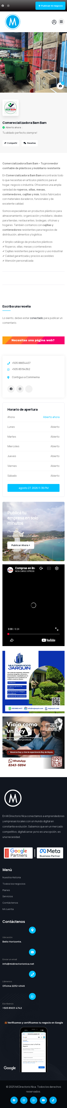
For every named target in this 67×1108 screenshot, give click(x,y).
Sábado (12, 475)
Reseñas (31, 143)
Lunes (11, 427)
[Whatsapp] (33, 1100)
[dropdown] (61, 21)
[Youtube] (43, 1100)
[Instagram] (8, 6)
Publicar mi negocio (52, 5)
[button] (61, 62)
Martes (11, 436)
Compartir (12, 143)
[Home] (12, 21)
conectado (36, 318)
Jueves (11, 456)
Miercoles (13, 446)
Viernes (12, 466)
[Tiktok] (53, 1100)
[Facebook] (3, 6)
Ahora (11, 417)
